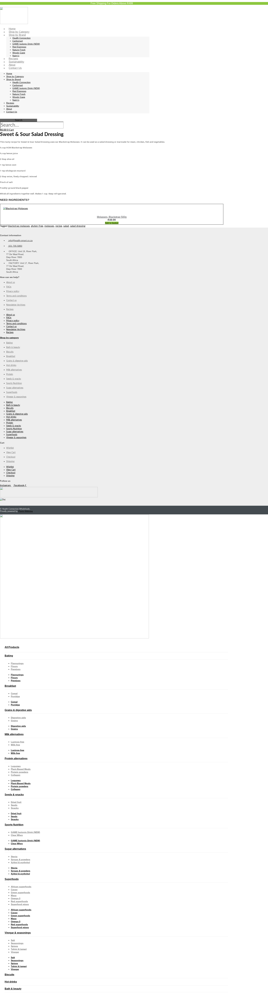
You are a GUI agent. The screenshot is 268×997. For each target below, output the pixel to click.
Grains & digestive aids (17, 361)
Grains (14, 720)
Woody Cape (18, 52)
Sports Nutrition (14, 383)
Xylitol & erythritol (20, 862)
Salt (13, 940)
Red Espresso (19, 47)
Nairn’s (15, 55)
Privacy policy (12, 291)
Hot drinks (11, 365)
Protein (9, 374)
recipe (58, 226)
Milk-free (15, 745)
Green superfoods (20, 892)
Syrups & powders (20, 859)
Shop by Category (19, 31)
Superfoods (11, 392)
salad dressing (77, 226)
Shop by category (9, 337)
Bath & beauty (13, 347)
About (12, 64)
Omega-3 (15, 898)
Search (18, 120)
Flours (14, 666)
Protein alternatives (16, 758)
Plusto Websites (25, 511)
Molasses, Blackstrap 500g (112, 217)
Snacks (15, 808)
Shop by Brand (17, 34)
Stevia (14, 856)
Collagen (15, 775)
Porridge (15, 696)
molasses (49, 226)
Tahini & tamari (19, 949)
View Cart (11, 452)
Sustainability (16, 61)
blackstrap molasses (19, 226)
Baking (9, 343)
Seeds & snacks (13, 379)
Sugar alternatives (14, 388)
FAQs (8, 287)
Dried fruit (16, 802)
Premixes (15, 669)
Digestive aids (18, 717)
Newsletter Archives (15, 305)
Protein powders (19, 772)
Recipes (13, 58)
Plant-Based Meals (21, 769)
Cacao (14, 889)
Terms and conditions (16, 296)
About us (10, 282)
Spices (14, 946)
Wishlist (10, 448)
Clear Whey (17, 835)
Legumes (16, 766)
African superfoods (21, 886)
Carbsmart (17, 41)
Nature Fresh (18, 50)
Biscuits (9, 352)
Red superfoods (19, 901)
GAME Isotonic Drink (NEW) (26, 44)
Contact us (11, 300)
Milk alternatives (14, 370)
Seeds (14, 805)
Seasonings (17, 943)
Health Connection (21, 38)
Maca (13, 895)
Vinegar (15, 952)
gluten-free (37, 226)
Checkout (10, 457)
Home (12, 28)
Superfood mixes (20, 904)
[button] (18, 117)
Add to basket (111, 223)
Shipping (10, 461)
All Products (12, 647)
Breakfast (10, 356)
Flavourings (17, 663)
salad (66, 226)
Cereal (14, 693)
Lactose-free (17, 742)
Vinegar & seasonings (16, 397)
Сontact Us (15, 68)
